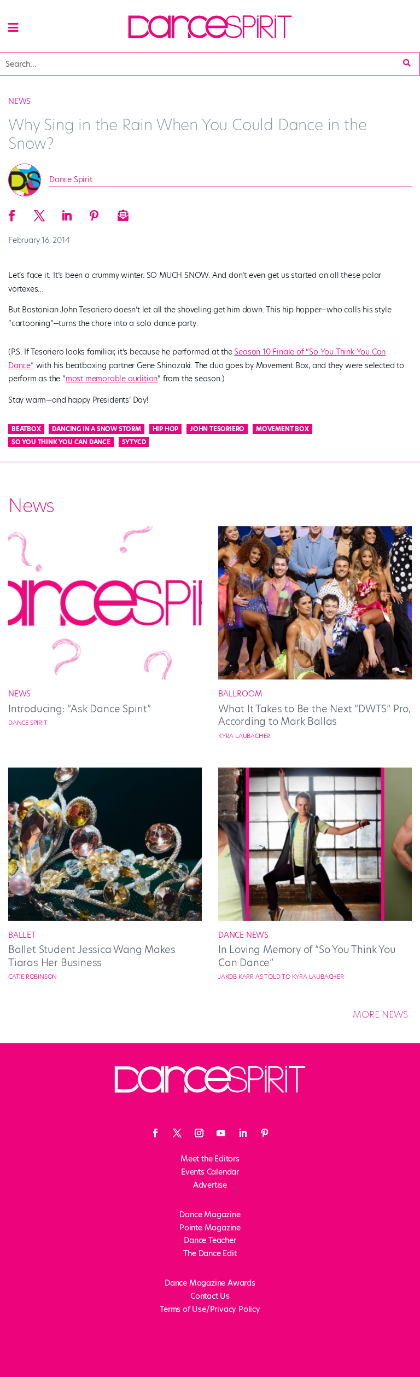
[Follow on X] (177, 1133)
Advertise (210, 1185)
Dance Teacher (210, 1240)
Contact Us (210, 1296)
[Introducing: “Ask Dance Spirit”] (105, 676)
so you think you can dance (60, 442)
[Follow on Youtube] (221, 1133)
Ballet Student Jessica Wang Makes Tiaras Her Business (91, 956)
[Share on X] (39, 212)
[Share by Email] (121, 212)
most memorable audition (112, 378)
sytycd (134, 442)
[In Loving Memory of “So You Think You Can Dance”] (315, 918)
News (19, 101)
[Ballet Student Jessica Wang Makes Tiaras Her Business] (105, 918)
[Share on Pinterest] (94, 212)
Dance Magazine (209, 1214)
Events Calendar (210, 1171)
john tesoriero (217, 429)
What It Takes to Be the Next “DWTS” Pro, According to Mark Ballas (314, 715)
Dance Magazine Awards (210, 1282)
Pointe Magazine (210, 1227)
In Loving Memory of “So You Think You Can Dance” (307, 956)
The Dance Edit (209, 1253)
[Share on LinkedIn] (66, 212)
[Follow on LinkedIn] (243, 1133)
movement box (282, 429)
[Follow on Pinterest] (264, 1133)
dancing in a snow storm (96, 429)
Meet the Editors (210, 1158)
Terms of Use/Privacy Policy (210, 1309)
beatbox (26, 429)
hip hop (166, 429)
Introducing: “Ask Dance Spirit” (79, 709)
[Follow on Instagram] (199, 1133)
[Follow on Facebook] (155, 1133)
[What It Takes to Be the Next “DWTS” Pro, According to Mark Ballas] (315, 676)
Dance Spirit (70, 179)
